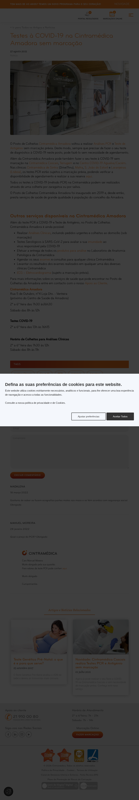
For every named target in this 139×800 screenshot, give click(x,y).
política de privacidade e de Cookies (45, 402)
